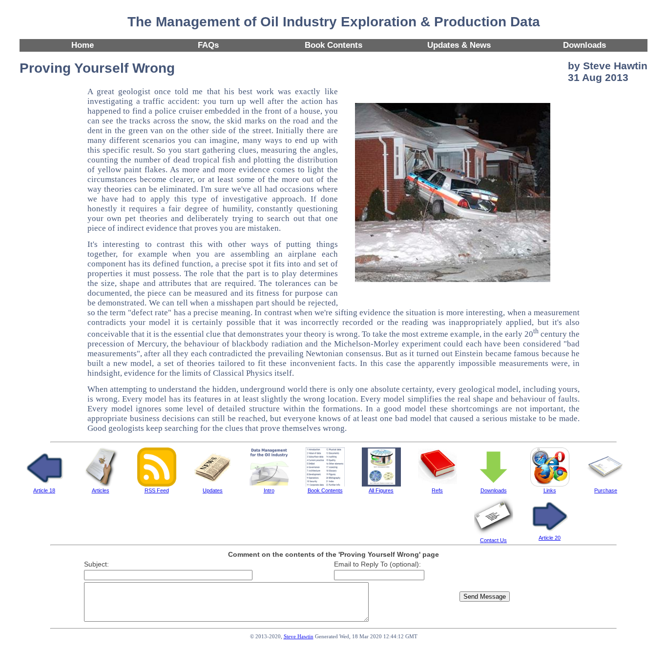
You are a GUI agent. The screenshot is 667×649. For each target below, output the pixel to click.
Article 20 (550, 538)
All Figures (381, 490)
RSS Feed (157, 490)
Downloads (584, 45)
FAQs (208, 45)
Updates (213, 490)
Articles (100, 490)
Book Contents (333, 45)
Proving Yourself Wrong (97, 68)
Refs (437, 490)
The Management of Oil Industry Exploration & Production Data (333, 21)
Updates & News (459, 45)
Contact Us (493, 540)
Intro (269, 490)
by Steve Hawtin (607, 65)
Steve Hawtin (298, 636)
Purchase (605, 490)
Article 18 (44, 490)
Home (82, 45)
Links (549, 490)
